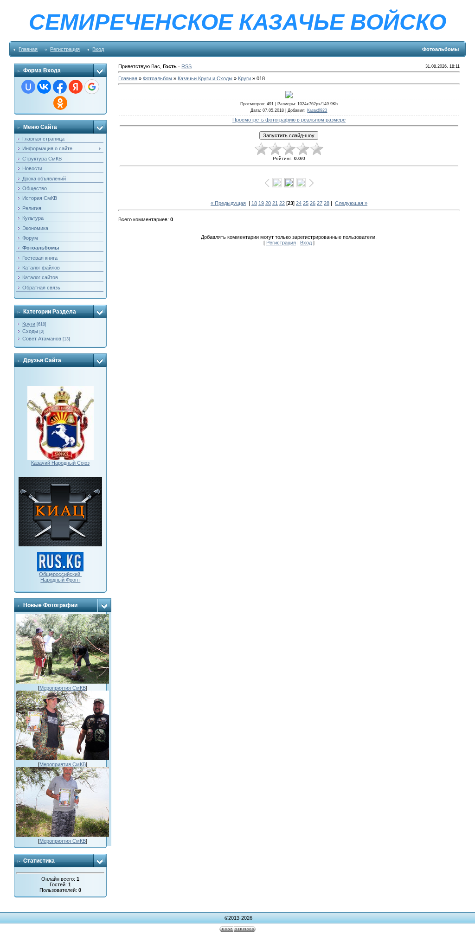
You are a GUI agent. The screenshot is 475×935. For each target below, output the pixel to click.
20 (268, 203)
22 (282, 203)
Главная (28, 49)
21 (275, 203)
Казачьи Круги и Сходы (205, 78)
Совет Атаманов (41, 338)
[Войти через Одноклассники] (60, 103)
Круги (28, 324)
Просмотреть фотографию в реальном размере (289, 119)
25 (305, 203)
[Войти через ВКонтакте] (44, 87)
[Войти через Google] (91, 86)
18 (254, 203)
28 (326, 203)
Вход (98, 49)
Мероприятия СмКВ (62, 688)
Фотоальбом (157, 78)
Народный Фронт (60, 580)
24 (299, 203)
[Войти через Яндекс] (76, 87)
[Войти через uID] (28, 87)
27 (319, 203)
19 (261, 203)
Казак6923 (317, 110)
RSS (186, 66)
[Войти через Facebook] (60, 87)
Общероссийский (60, 574)
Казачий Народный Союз (60, 463)
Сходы (30, 331)
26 (312, 203)
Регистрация (65, 49)
